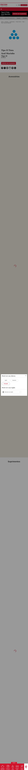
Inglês (6, 380)
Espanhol (14, 380)
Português (6, 383)
